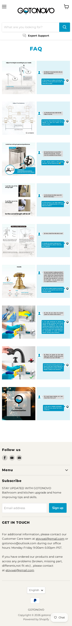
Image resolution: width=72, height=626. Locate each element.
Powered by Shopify (36, 619)
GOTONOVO (36, 609)
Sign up (57, 508)
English (34, 590)
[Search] (64, 27)
